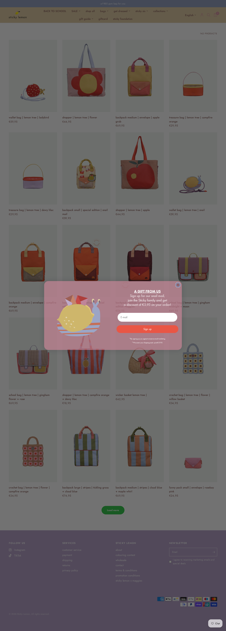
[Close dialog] (178, 285)
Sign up (147, 329)
